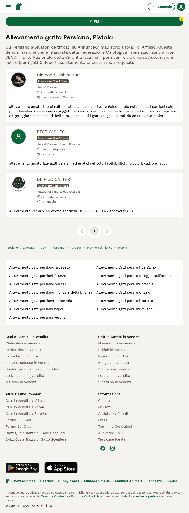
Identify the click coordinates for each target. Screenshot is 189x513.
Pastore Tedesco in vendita (28, 363)
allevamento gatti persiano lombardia (40, 301)
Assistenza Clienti (113, 414)
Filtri (138, 20)
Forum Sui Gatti (19, 426)
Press (102, 420)
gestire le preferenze (148, 496)
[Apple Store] (61, 467)
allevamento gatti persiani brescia (124, 284)
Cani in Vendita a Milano (25, 401)
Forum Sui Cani (18, 420)
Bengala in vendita (113, 363)
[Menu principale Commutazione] (8, 6)
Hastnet (46, 481)
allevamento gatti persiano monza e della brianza (50, 292)
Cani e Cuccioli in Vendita (27, 337)
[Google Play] (22, 467)
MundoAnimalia (97, 481)
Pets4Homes (24, 481)
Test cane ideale (111, 439)
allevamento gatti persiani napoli (36, 309)
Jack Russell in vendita (25, 376)
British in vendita (112, 350)
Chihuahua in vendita (23, 343)
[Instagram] (112, 448)
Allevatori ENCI (111, 433)
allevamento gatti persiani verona (37, 317)
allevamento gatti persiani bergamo (126, 267)
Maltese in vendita (21, 382)
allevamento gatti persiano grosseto (39, 267)
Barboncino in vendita (24, 350)
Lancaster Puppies (162, 481)
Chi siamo (106, 401)
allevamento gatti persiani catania (124, 301)
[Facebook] (102, 448)
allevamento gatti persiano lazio (123, 292)
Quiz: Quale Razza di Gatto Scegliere (36, 439)
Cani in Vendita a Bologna (27, 414)
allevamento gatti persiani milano (124, 309)
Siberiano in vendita (114, 382)
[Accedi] (181, 7)
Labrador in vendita (22, 356)
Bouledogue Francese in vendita (32, 369)
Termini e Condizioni (115, 426)
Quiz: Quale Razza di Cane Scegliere (36, 433)
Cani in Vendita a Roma (25, 407)
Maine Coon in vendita (116, 343)
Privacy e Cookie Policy (86, 496)
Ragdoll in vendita (113, 356)
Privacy (104, 407)
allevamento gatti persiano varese (37, 284)
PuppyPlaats (68, 481)
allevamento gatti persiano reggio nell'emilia (133, 276)
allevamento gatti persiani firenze (37, 276)
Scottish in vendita (113, 369)
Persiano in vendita (114, 376)
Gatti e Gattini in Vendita (119, 337)
